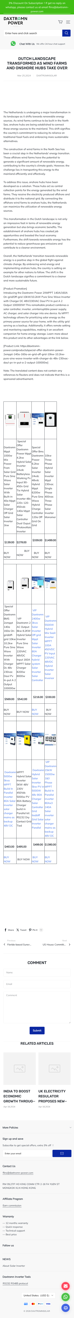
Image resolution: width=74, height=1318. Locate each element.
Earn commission (12, 1205)
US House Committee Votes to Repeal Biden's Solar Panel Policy (55, 944)
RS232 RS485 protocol (15, 1283)
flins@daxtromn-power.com (18, 1172)
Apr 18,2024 (9, 1106)
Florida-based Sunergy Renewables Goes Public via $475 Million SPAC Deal (19, 944)
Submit (37, 1030)
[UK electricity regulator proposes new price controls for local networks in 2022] (54, 1068)
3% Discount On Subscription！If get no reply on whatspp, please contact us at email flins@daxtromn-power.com (37, 7)
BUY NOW (8, 553)
